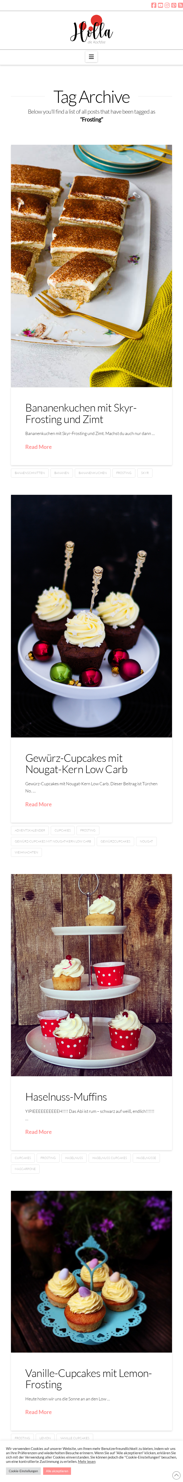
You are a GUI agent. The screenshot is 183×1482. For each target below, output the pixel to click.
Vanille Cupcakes (74, 1438)
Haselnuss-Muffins (66, 1096)
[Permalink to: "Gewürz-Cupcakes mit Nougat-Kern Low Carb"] (91, 616)
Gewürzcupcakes (115, 841)
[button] (91, 56)
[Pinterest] (173, 5)
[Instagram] (167, 5)
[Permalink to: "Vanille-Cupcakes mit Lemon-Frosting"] (91, 1272)
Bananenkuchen (93, 473)
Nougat (146, 841)
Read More (38, 446)
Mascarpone (25, 1169)
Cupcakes (63, 830)
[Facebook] (153, 5)
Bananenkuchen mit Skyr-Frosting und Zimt (81, 413)
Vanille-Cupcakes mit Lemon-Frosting (88, 1378)
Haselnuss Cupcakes (109, 1158)
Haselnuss (74, 1158)
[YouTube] (160, 5)
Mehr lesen (87, 1462)
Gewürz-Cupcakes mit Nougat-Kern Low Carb (76, 763)
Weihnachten (26, 852)
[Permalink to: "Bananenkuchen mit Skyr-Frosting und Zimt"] (91, 266)
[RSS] (180, 5)
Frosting (124, 473)
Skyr (145, 473)
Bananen (61, 473)
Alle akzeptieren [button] (57, 1471)
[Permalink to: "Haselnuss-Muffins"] (91, 975)
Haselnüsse (146, 1158)
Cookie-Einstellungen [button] (23, 1471)
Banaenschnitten (30, 473)
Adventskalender (30, 830)
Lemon (45, 1438)
